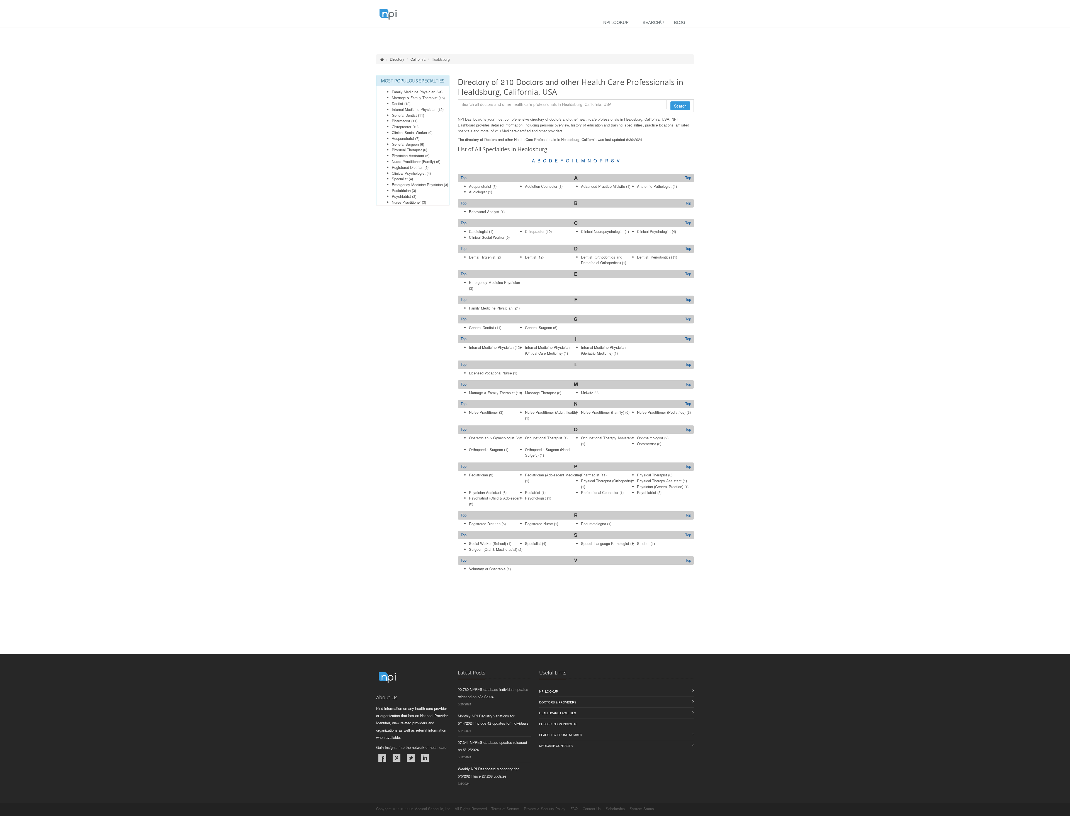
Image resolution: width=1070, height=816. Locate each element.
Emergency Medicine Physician (417, 184)
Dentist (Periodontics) (654, 257)
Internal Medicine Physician (414, 109)
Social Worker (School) (487, 543)
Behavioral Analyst (484, 211)
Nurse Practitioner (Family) (413, 161)
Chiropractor (401, 126)
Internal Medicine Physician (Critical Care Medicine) (547, 350)
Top (688, 177)
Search (651, 22)
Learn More (120, 35)
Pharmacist (401, 120)
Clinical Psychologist (408, 173)
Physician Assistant (408, 155)
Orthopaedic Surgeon (486, 449)
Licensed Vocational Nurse (490, 373)
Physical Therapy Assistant (659, 480)
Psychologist (535, 498)
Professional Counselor (599, 492)
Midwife (587, 392)
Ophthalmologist (650, 437)
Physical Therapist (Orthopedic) (606, 480)
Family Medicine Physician (413, 91)
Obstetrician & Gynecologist (491, 437)
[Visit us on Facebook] (382, 758)
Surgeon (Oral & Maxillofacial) (493, 549)
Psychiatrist (401, 196)
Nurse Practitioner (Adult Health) (551, 412)
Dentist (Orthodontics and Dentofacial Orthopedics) (601, 259)
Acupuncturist (403, 138)
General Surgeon (405, 144)
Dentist (397, 103)
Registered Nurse (539, 523)
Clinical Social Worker (409, 132)
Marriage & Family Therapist (414, 97)
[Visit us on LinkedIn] (425, 758)
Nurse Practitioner (406, 202)
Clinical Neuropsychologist (602, 231)
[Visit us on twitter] (411, 758)
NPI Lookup (616, 22)
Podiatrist (532, 492)
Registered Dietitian (407, 167)
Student (643, 543)
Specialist (400, 178)
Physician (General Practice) (660, 486)
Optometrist (646, 443)
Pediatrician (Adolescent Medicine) (553, 475)
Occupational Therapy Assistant (607, 437)
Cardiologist (478, 231)
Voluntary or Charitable (487, 568)
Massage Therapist (540, 392)
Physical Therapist (407, 149)
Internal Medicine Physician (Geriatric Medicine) (603, 350)
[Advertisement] (576, 615)
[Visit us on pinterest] (396, 758)
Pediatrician (401, 190)
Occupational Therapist (543, 437)
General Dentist (404, 115)
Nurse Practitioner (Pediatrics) (661, 412)
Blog (679, 22)
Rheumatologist (593, 523)
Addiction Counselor (541, 186)
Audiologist (478, 191)
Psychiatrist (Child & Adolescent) (495, 498)
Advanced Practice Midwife (603, 186)
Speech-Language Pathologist (605, 543)
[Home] (382, 59)
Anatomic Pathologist (654, 186)
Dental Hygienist (482, 257)
